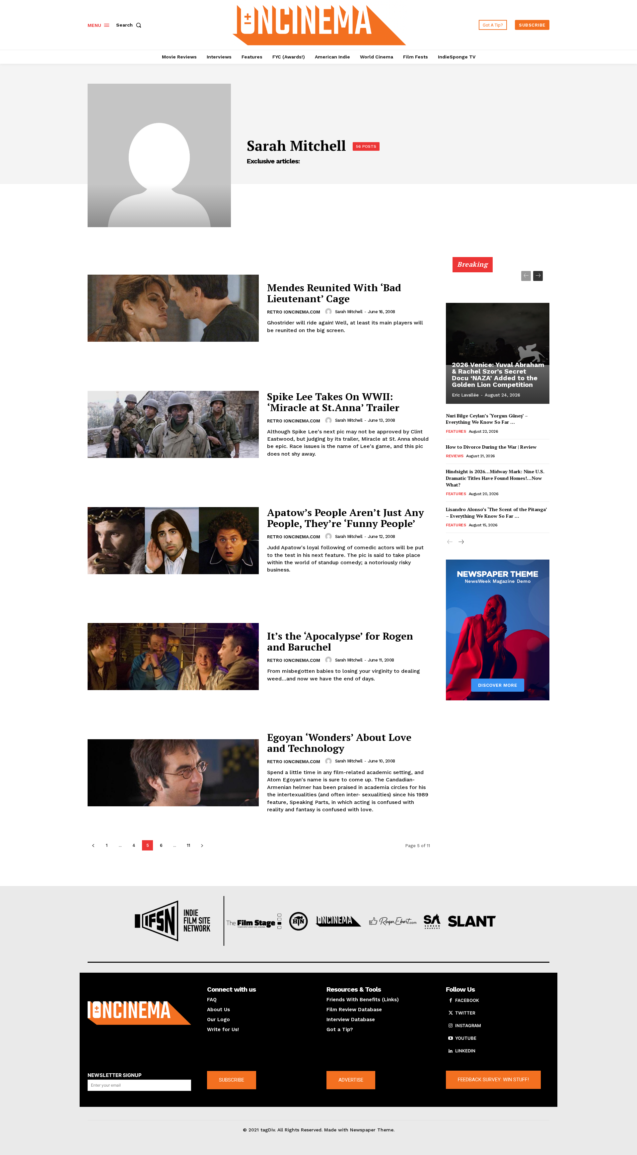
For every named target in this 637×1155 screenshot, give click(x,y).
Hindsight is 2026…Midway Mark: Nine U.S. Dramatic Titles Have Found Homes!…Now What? (495, 478)
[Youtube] (450, 1038)
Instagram (468, 1025)
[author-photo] (329, 311)
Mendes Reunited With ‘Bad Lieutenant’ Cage (334, 293)
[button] (130, 25)
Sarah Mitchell (349, 311)
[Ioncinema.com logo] (139, 1013)
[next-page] (201, 845)
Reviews (454, 456)
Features (456, 431)
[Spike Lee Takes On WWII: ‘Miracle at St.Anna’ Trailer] (173, 424)
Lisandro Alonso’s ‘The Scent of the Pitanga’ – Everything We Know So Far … (496, 512)
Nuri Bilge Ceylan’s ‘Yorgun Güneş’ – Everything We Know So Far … (487, 418)
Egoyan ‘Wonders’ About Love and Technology (339, 743)
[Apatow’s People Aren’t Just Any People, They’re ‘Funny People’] (173, 540)
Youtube (465, 1038)
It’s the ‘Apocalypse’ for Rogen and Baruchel (340, 641)
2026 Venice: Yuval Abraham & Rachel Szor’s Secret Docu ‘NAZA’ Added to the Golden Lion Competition (498, 375)
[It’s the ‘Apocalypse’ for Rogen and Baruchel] (173, 656)
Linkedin (465, 1050)
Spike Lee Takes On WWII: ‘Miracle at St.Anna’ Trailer (333, 402)
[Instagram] (450, 1025)
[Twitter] (450, 1013)
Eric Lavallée (465, 395)
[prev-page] (93, 845)
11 (188, 845)
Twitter (465, 1013)
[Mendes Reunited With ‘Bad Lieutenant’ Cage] (173, 308)
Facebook (467, 1000)
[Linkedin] (450, 1051)
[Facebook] (450, 1000)
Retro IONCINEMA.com (293, 312)
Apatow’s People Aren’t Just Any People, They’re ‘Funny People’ (345, 518)
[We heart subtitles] (319, 24)
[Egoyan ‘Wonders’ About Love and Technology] (173, 772)
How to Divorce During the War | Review (491, 447)
